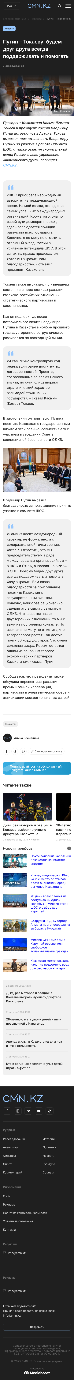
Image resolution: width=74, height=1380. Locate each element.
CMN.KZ (10, 165)
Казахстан (10, 724)
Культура (49, 1164)
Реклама (9, 1204)
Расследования (14, 1139)
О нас (7, 1196)
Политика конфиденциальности (25, 1213)
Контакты (9, 1229)
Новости (36, 18)
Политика (49, 1147)
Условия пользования (18, 1221)
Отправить (37, 1327)
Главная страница (15, 18)
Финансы (9, 1155)
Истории (49, 1139)
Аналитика (10, 1147)
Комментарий (12, 1172)
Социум (48, 1172)
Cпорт (7, 1164)
